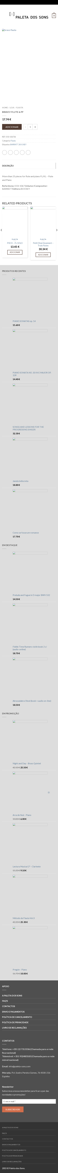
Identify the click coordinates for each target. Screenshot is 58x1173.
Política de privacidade (15, 1022)
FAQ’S (5, 1001)
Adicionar (11, 127)
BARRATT (14, 144)
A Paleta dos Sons (12, 995)
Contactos (8, 1006)
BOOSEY (22, 144)
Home (5, 107)
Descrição (8, 166)
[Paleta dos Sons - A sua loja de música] (29, 14)
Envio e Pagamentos (13, 1012)
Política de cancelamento (17, 1017)
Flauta (19, 107)
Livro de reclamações (14, 1028)
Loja (12, 107)
